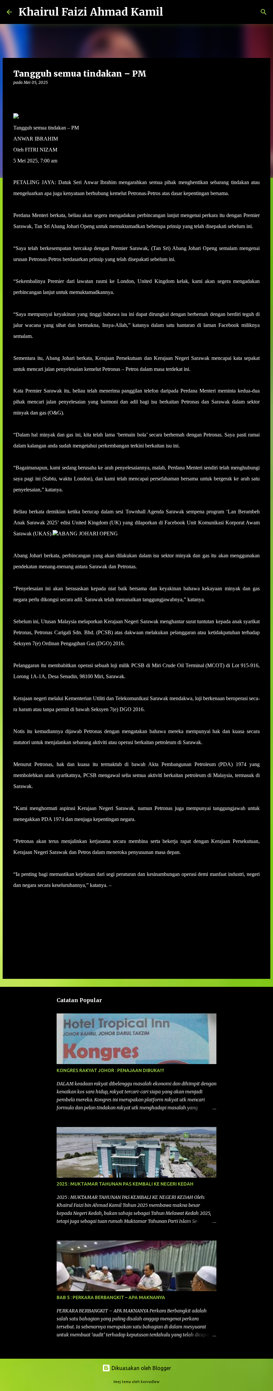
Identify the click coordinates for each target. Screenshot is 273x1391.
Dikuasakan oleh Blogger (140, 1368)
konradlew (150, 1382)
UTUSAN (124, 885)
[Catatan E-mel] (17, 897)
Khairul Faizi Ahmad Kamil (91, 12)
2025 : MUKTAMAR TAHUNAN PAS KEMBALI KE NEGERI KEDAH (125, 1184)
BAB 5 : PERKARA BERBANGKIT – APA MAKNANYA (111, 1297)
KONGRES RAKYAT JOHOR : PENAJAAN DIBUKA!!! (110, 1070)
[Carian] (172, 12)
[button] (17, 96)
